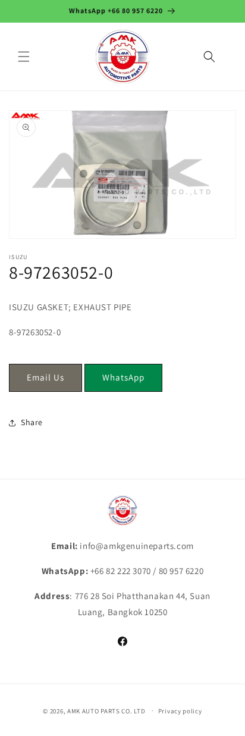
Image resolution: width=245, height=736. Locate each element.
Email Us (45, 377)
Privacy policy (180, 711)
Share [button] (32, 422)
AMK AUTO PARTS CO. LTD (106, 710)
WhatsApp (123, 377)
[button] (24, 56)
